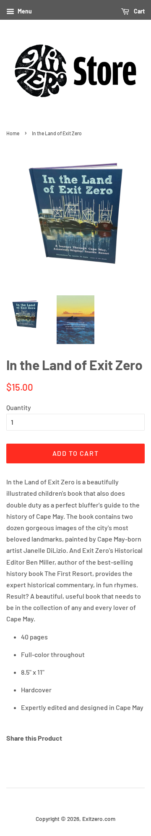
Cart (139, 11)
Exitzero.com (98, 818)
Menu (24, 11)
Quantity (18, 407)
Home (12, 133)
